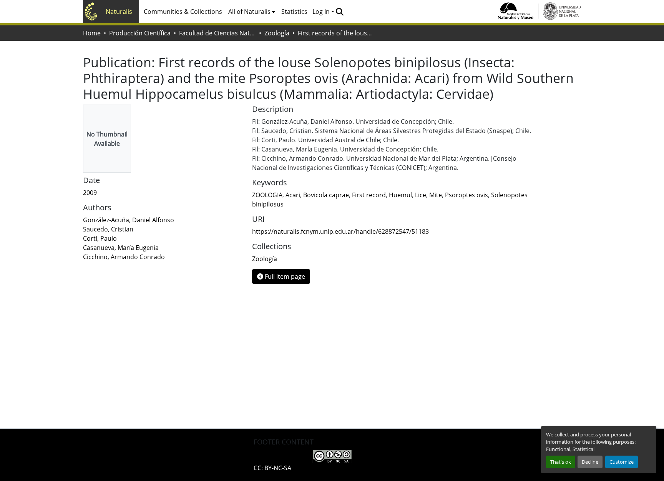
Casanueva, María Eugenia (121, 247)
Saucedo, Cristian (108, 229)
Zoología (276, 33)
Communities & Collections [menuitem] (183, 11)
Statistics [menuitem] (294, 11)
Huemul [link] (400, 195)
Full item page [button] (284, 276)
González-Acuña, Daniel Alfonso (128, 220)
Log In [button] (321, 11)
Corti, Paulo (100, 238)
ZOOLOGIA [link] (267, 195)
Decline (590, 461)
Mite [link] (435, 195)
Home (92, 33)
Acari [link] (293, 195)
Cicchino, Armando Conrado (124, 257)
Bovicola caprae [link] (326, 195)
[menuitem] (251, 11)
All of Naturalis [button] (249, 11)
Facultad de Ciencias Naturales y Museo (217, 33)
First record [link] (369, 195)
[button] (339, 11)
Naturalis (119, 11)
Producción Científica (140, 33)
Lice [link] (420, 195)
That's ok (560, 461)
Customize (621, 461)
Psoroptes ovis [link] (466, 195)
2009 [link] (90, 192)
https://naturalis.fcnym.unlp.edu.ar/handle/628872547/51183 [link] (340, 231)
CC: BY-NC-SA (272, 468)
